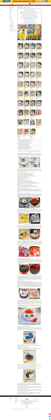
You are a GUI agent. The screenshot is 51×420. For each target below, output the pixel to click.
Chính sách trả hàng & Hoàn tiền (17, 399)
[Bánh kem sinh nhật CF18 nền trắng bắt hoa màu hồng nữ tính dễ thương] (38, 84)
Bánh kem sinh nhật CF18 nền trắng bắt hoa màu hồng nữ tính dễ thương (38, 87)
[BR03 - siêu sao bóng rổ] (38, 112)
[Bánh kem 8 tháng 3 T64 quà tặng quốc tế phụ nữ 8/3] (38, 122)
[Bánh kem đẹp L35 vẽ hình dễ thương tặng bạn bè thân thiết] (32, 74)
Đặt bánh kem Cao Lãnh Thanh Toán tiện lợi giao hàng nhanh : (25, 142)
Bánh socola (11, 18)
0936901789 (28, 406)
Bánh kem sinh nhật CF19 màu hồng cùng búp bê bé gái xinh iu (32, 87)
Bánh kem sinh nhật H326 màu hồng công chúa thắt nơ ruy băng (38, 49)
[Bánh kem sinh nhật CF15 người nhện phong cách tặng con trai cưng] (26, 93)
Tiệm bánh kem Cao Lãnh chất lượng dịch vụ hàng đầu (23, 146)
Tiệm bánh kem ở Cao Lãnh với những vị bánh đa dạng (23, 148)
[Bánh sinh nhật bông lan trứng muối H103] (38, 55)
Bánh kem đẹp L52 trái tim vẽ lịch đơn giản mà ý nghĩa (26, 68)
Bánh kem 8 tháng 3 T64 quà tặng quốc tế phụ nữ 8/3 (38, 125)
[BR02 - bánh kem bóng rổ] (26, 122)
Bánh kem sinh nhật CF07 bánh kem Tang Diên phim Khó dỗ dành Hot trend (26, 106)
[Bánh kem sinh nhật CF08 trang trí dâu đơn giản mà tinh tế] (20, 103)
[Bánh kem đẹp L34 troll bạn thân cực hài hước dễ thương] (38, 74)
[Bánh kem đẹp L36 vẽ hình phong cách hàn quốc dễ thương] (26, 74)
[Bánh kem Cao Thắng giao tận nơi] (32, 122)
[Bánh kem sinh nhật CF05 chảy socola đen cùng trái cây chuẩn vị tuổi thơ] (32, 103)
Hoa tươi (10, 12)
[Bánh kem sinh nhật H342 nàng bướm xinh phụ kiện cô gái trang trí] (26, 46)
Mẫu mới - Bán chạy (11, 8)
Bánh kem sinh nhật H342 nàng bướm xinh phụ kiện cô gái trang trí (26, 49)
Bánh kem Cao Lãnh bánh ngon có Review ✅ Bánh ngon (13, 27)
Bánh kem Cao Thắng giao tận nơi (32, 125)
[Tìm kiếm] (30, 3)
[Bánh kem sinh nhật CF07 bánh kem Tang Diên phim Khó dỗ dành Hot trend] (26, 103)
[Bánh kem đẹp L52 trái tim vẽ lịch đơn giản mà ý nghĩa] (26, 65)
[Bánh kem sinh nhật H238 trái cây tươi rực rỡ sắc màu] (20, 55)
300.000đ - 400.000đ (12, 22)
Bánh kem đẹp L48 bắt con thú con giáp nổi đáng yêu (32, 68)
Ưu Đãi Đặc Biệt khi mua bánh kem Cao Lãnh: (23, 141)
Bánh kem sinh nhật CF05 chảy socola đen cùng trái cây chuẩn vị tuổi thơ (32, 106)
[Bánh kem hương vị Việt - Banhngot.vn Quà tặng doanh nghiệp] (12, 3)
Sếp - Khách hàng (11, 16)
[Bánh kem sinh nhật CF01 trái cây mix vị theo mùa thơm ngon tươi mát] (38, 103)
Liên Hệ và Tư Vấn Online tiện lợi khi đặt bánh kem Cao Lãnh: (25, 140)
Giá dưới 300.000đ (11, 21)
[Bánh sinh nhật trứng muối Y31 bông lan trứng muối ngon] (32, 131)
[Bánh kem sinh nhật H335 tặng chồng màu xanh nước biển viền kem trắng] (32, 46)
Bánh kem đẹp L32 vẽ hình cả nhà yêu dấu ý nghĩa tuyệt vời (20, 87)
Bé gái (10, 15)
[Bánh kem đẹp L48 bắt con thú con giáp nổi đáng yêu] (32, 65)
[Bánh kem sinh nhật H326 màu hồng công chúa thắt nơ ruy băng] (38, 46)
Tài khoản (40, 3)
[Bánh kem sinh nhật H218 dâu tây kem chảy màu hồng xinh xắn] (26, 55)
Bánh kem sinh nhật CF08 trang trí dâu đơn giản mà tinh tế (20, 106)
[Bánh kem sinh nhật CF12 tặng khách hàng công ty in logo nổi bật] (32, 93)
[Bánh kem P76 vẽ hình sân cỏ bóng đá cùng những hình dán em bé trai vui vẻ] (26, 112)
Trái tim (10, 19)
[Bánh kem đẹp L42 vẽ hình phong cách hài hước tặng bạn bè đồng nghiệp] (20, 74)
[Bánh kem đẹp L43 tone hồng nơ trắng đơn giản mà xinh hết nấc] (38, 65)
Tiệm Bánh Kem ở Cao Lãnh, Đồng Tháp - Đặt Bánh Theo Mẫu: (25, 143)
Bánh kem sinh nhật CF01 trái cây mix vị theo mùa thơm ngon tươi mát (38, 106)
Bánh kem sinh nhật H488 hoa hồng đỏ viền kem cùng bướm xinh (20, 49)
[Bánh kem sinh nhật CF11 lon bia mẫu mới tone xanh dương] (38, 93)
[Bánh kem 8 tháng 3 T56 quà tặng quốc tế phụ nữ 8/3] (20, 131)
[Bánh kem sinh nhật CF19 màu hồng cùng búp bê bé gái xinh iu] (32, 84)
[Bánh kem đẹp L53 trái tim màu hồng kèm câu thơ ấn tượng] (20, 65)
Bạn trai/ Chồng (11, 11)
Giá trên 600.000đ (11, 24)
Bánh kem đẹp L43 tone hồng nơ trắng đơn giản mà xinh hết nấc (38, 68)
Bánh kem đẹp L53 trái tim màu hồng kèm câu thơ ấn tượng (20, 68)
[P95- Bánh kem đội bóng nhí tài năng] (20, 122)
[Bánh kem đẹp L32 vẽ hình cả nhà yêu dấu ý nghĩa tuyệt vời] (20, 84)
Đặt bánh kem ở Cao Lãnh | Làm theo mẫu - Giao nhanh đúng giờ (25, 147)
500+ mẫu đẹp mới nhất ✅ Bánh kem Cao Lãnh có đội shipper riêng (13, 29)
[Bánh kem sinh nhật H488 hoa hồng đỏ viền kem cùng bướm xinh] (20, 46)
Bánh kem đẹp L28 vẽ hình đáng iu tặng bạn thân (26, 87)
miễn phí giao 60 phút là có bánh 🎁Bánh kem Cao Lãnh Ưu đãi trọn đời (13, 30)
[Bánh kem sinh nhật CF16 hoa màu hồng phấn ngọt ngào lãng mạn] (20, 93)
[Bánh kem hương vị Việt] (25, 1)
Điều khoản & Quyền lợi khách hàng (17, 401)
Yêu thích (36, 3)
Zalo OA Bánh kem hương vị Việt (31, 20)
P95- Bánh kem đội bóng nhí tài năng (19, 125)
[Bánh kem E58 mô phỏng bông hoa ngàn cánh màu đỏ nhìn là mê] (32, 112)
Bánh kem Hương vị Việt (32, 19)
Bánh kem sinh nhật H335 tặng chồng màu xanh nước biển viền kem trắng (32, 49)
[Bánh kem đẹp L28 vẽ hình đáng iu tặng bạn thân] (26, 84)
